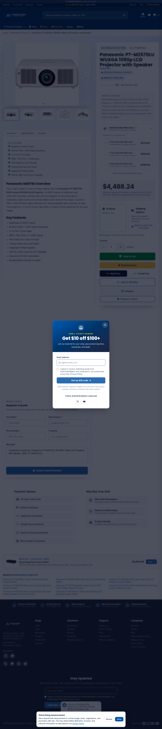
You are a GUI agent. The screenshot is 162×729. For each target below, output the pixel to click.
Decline (109, 719)
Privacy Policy (76, 374)
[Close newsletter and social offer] (105, 325)
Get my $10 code (79, 380)
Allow (119, 719)
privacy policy (78, 723)
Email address (63, 357)
